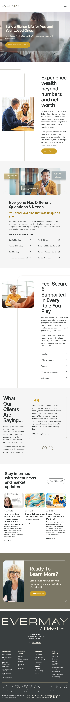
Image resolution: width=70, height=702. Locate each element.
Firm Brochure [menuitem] (56, 671)
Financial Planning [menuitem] (7, 657)
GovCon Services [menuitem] (7, 677)
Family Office (43, 240)
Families (44, 354)
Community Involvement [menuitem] (38, 663)
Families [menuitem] (20, 656)
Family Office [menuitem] (5, 666)
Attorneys (45, 378)
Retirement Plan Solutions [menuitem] (6, 674)
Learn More (48, 151)
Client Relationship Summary (32, 687)
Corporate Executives (49, 372)
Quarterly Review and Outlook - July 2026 (35, 515)
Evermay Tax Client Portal (52, 695)
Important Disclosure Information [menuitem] (55, 663)
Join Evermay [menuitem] (39, 670)
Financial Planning (16, 246)
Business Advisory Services (48, 252)
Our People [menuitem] (38, 654)
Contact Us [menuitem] (55, 656)
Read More (7, 541)
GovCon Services (44, 258)
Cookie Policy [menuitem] (56, 676)
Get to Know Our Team (17, 45)
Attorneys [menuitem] (21, 668)
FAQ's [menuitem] (37, 673)
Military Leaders (47, 360)
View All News (55, 481)
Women (44, 366)
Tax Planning (14, 252)
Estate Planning (15, 240)
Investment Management (18, 258)
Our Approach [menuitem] (39, 657)
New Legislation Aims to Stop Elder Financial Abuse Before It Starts (12, 517)
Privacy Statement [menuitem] (57, 674)
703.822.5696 (36, 643)
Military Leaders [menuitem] (23, 659)
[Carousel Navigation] (48, 447)
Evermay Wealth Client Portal (34, 695)
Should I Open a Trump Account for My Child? (55, 516)
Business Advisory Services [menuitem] (7, 669)
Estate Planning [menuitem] (6, 654)
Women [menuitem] (20, 661)
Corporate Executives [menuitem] (21, 665)
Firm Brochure (20, 687)
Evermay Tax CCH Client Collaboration (37, 697)
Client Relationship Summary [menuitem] (57, 668)
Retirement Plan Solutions (47, 246)
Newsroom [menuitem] (55, 659)
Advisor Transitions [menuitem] (38, 667)
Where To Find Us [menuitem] (40, 660)
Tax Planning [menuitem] (5, 660)
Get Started (37, 594)
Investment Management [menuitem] (5, 663)
